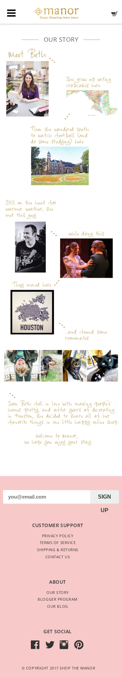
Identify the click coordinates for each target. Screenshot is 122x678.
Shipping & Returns (57, 549)
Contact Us (57, 556)
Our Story (57, 592)
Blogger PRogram (57, 599)
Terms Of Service (58, 542)
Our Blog (57, 606)
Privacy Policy (58, 535)
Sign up (104, 499)
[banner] (61, 11)
